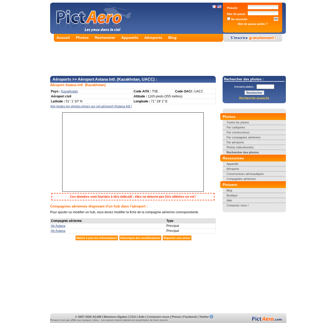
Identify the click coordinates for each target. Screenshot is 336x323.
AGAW (96, 316)
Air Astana (58, 226)
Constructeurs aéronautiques (245, 173)
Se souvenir (238, 19)
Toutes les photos (238, 122)
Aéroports (153, 37)
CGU (132, 316)
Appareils (129, 37)
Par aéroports (235, 142)
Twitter (204, 316)
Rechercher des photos (243, 152)
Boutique (232, 195)
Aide (229, 200)
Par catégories (236, 127)
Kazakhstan (95, 85)
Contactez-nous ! (238, 205)
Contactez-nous (158, 316)
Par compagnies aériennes (244, 137)
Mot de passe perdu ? (253, 23)
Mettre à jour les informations (96, 237)
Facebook (190, 316)
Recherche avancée (254, 98)
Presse (176, 316)
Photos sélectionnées (240, 147)
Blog (172, 37)
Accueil (63, 37)
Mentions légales (115, 316)
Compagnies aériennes (241, 178)
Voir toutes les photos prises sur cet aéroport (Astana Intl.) (91, 106)
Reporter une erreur (177, 237)
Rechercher (105, 37)
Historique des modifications (140, 237)
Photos (82, 37)
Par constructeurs (238, 132)
